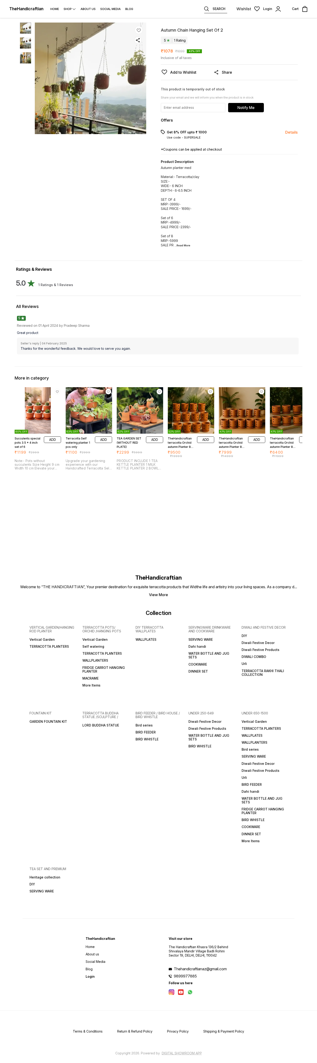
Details (291, 132)
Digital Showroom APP (182, 1053)
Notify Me (246, 107)
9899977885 (185, 976)
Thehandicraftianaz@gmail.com (200, 969)
